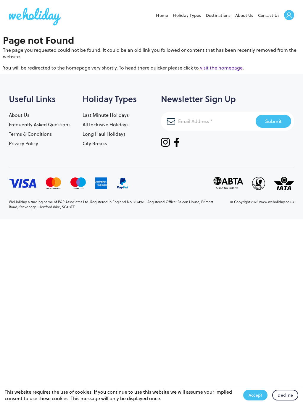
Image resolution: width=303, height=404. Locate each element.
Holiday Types (187, 15)
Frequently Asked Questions (39, 124)
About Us (244, 15)
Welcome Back (289, 15)
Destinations (218, 15)
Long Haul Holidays (104, 134)
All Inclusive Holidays (105, 124)
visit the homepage (221, 67)
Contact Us (269, 15)
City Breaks (95, 143)
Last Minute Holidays (106, 115)
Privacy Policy (23, 143)
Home (162, 15)
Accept (255, 395)
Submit (273, 121)
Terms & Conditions (30, 134)
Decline (285, 395)
